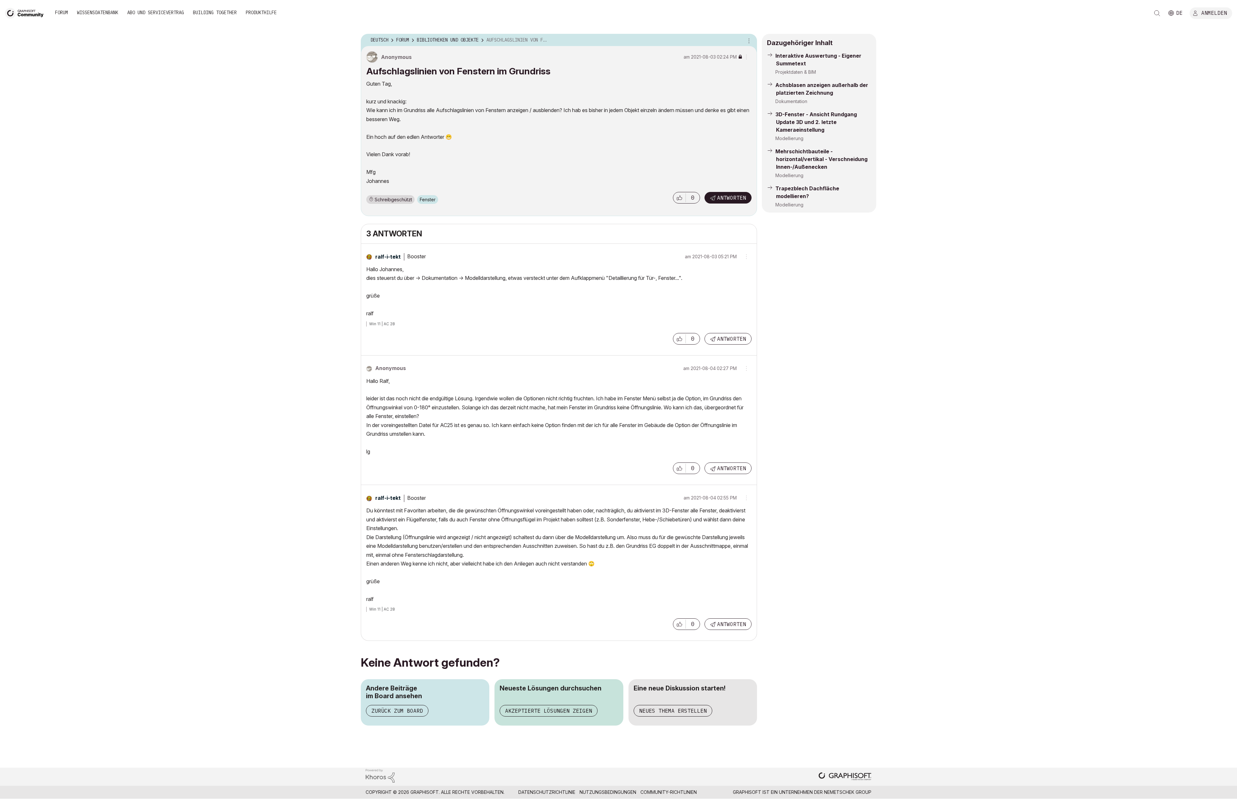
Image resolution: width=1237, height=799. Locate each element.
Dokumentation (791, 101)
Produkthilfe (261, 12)
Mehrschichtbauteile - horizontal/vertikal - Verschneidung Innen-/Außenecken (821, 159)
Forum (61, 12)
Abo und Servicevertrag (155, 12)
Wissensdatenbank (97, 12)
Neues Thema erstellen (673, 711)
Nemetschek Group (847, 792)
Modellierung (789, 138)
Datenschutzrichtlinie (546, 792)
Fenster (428, 199)
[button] (679, 197)
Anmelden (1214, 12)
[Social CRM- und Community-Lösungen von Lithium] (380, 775)
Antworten (731, 198)
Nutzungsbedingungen (608, 792)
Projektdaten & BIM (795, 72)
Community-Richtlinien (668, 792)
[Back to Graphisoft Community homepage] (26, 12)
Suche (1157, 13)
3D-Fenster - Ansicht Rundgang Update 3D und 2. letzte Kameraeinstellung (816, 122)
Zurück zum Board (397, 711)
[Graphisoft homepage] (845, 777)
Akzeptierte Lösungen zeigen (548, 711)
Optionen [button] (748, 40)
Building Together (215, 12)
